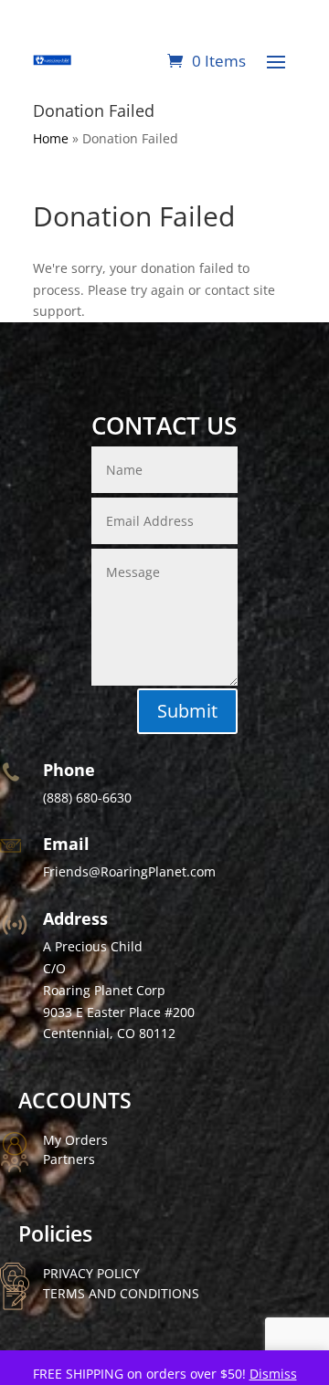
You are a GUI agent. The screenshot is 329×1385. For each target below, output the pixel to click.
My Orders (75, 1140)
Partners (69, 1159)
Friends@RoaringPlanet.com (129, 871)
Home (51, 138)
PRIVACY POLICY (91, 1273)
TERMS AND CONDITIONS (121, 1293)
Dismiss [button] (273, 1373)
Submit (187, 710)
